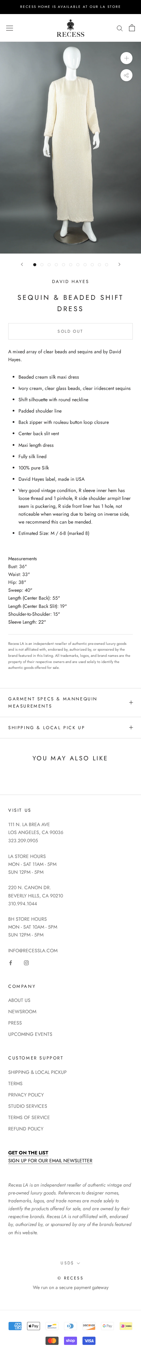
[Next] (119, 264)
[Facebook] (10, 962)
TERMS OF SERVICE (29, 1117)
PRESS (15, 1022)
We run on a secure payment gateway (70, 1287)
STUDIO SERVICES (27, 1106)
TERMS (15, 1083)
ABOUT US (19, 1000)
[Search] (120, 28)
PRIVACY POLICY (26, 1094)
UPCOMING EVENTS (30, 1034)
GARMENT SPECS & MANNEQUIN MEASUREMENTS (53, 702)
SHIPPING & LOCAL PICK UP (46, 727)
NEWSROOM (22, 1011)
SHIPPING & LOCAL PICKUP (37, 1072)
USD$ (67, 1263)
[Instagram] (26, 962)
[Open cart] (132, 27)
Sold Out (70, 331)
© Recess (70, 1278)
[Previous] (22, 264)
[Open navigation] (9, 27)
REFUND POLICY (25, 1128)
